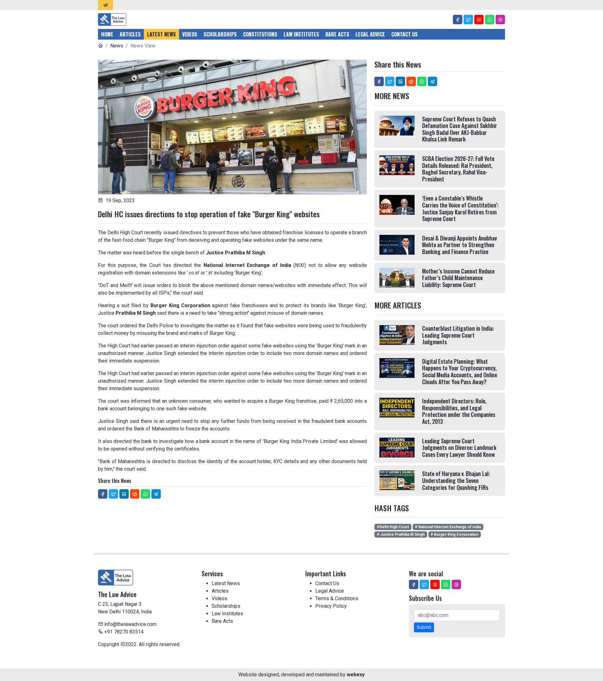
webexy (356, 675)
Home (107, 34)
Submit (424, 627)
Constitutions (260, 34)
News (116, 46)
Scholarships (220, 34)
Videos (189, 34)
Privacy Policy (331, 606)
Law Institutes (301, 34)
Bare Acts (337, 34)
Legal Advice (370, 34)
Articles (130, 34)
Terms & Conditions (336, 598)
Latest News (161, 34)
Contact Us (404, 34)
